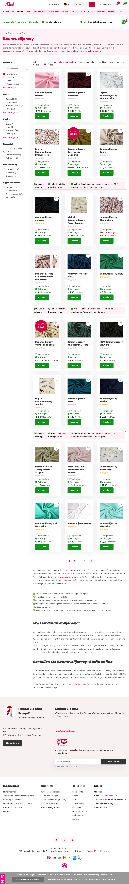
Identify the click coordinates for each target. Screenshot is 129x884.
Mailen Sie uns (12, 743)
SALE (28, 12)
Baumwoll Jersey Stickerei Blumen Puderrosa (44, 277)
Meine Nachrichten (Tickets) (53, 799)
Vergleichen (43, 105)
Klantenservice (9, 792)
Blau (10, 127)
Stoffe (20, 12)
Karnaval (112, 12)
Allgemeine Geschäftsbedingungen (19, 796)
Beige (10, 124)
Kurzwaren (54, 12)
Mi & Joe (10, 77)
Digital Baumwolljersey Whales (44, 401)
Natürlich (12, 187)
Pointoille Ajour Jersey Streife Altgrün (43, 469)
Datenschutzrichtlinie (12, 807)
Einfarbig (12, 102)
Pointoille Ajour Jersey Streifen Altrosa (76, 469)
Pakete (122, 12)
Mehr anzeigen (94, 51)
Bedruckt (12, 99)
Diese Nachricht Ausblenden (28, 879)
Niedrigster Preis (106, 62)
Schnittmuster (39, 12)
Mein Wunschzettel (49, 803)
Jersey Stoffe (19, 33)
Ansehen (42, 116)
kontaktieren (81, 684)
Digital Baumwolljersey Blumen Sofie (108, 95)
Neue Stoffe (8, 12)
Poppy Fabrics (12, 84)
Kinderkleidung (64, 577)
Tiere (10, 109)
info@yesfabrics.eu (65, 731)
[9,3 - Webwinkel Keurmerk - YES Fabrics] (64, 865)
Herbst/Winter (87, 12)
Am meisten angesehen (65, 62)
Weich (11, 197)
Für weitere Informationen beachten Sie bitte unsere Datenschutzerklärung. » (81, 879)
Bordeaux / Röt (14, 130)
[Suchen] (92, 4)
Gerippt (11, 172)
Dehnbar (12, 190)
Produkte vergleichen (50, 807)
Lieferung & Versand (12, 799)
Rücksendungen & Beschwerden (17, 803)
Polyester (12, 158)
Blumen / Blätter (15, 105)
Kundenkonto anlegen (50, 792)
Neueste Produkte (87, 62)
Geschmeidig (14, 194)
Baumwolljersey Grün (111, 274)
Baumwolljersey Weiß (79, 523)
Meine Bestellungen (49, 796)
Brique (10, 133)
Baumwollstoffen (70, 580)
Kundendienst (54, 4)
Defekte (101, 12)
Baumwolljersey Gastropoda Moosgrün (76, 152)
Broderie (11, 176)
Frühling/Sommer (70, 12)
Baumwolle (13, 154)
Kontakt (6, 811)
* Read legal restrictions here (66, 767)
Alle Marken (11, 74)
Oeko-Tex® (11, 80)
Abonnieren (113, 761)
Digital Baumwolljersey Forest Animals (76, 220)
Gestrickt (12, 169)
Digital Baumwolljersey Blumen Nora (44, 152)
